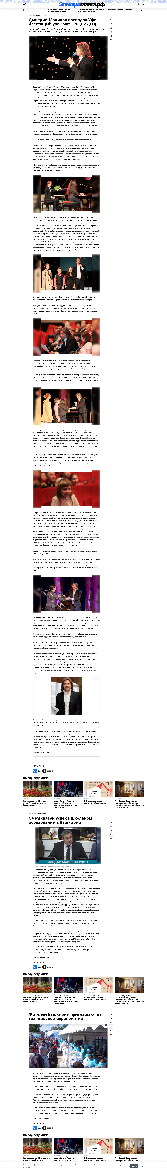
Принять (134, 1166)
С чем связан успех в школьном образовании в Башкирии (59, 10)
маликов (45, 759)
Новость (27, 10)
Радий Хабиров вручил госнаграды (120, 10)
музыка (39, 759)
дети (51, 759)
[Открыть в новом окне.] (37, 771)
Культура (32, 15)
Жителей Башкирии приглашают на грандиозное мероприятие (91, 10)
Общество (32, 814)
